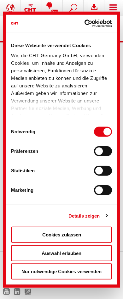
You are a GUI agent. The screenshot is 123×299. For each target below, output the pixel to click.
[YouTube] (8, 293)
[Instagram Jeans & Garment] (29, 293)
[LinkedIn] (19, 293)
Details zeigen (84, 215)
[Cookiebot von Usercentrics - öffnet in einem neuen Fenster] (85, 23)
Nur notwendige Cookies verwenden (61, 271)
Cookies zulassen (61, 234)
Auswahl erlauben (61, 253)
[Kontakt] (52, 8)
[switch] (103, 151)
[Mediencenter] (94, 8)
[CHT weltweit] (10, 8)
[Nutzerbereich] (31, 8)
